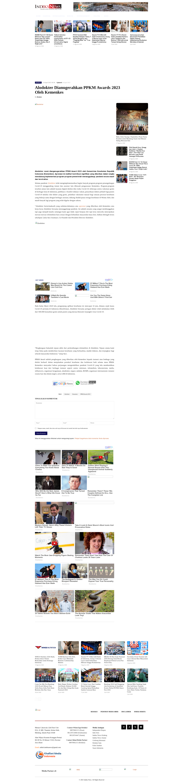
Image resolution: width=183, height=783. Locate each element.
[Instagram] (123, 727)
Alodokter (51, 183)
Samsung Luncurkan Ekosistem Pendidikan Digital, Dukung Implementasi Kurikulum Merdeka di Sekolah (138, 38)
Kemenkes (75, 394)
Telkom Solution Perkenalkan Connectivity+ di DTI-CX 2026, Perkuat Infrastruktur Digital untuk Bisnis (62, 39)
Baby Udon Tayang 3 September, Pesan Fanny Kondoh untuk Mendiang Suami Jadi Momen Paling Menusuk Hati (131, 139)
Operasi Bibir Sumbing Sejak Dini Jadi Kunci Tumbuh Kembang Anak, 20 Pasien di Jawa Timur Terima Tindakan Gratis (136, 688)
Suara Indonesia (98, 748)
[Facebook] (50, 163)
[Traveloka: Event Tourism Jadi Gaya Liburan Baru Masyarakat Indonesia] (137, 648)
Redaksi (39, 97)
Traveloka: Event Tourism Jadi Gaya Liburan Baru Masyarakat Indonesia (137, 658)
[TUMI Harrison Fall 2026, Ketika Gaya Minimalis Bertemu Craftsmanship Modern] (68, 648)
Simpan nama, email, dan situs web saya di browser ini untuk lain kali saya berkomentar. (63, 428)
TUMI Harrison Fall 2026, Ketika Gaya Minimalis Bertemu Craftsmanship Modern (66, 659)
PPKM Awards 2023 (85, 394)
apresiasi (82, 206)
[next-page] (39, 699)
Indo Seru (96, 733)
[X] (55, 163)
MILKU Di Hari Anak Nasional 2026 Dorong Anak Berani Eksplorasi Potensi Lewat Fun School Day (114, 659)
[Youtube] (141, 727)
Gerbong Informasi (99, 740)
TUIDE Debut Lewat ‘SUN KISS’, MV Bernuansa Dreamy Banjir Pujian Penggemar (137, 177)
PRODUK (38, 82)
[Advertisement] (91, 63)
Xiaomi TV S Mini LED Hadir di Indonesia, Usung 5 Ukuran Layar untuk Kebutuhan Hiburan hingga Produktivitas (101, 38)
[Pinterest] (60, 163)
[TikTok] (129, 727)
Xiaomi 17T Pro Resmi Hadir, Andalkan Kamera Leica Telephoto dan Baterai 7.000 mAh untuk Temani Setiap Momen (119, 38)
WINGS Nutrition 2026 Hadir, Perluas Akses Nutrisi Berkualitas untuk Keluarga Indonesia (45, 659)
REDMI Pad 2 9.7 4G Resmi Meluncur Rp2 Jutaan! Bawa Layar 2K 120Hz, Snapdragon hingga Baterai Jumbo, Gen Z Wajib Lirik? (44, 39)
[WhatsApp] (65, 163)
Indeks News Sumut (99, 738)
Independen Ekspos (99, 730)
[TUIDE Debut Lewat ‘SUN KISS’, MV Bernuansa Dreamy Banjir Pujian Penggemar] (121, 178)
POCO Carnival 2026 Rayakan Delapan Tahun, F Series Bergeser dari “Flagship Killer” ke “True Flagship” (82, 38)
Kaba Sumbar (97, 745)
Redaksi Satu (97, 743)
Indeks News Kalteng (100, 735)
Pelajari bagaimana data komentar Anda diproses (92, 438)
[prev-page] (36, 699)
